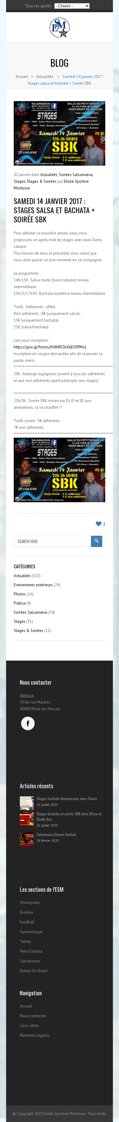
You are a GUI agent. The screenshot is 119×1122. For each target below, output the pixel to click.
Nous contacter (33, 1015)
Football (27, 922)
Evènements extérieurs (33, 584)
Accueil (22, 76)
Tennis (25, 941)
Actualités (44, 76)
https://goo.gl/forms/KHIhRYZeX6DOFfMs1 (50, 347)
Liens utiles (29, 1025)
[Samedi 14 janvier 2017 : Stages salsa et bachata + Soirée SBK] (59, 133)
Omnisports (30, 902)
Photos (20, 594)
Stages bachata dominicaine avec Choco (67, 798)
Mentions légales (34, 1035)
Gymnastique (31, 931)
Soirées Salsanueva (75, 174)
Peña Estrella (31, 951)
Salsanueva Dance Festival (56, 834)
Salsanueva (30, 961)
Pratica (19, 603)
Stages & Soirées (41, 181)
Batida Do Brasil (34, 970)
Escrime (26, 912)
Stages (19, 181)
